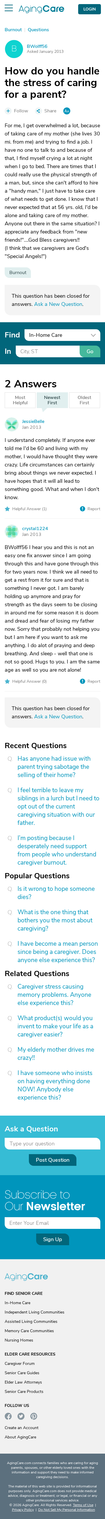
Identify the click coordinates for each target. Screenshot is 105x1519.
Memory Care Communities (29, 1331)
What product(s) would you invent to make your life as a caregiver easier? (55, 1026)
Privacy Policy (23, 1509)
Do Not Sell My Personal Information (66, 1509)
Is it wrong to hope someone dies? (56, 893)
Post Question (52, 1159)
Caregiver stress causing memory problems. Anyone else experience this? (54, 995)
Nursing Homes (19, 1340)
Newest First (52, 400)
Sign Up (52, 1239)
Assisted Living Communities (31, 1321)
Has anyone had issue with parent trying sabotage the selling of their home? (54, 767)
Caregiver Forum (20, 1363)
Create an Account (21, 1428)
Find (12, 335)
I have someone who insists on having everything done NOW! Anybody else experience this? (55, 1085)
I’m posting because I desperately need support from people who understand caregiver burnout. (57, 850)
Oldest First (84, 400)
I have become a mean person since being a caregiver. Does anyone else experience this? (58, 952)
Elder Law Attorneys (23, 1382)
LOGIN (89, 9)
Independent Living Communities (34, 1312)
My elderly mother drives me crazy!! (56, 1054)
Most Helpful (20, 400)
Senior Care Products (24, 1391)
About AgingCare (20, 1437)
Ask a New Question (58, 304)
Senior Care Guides (22, 1373)
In (8, 351)
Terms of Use (83, 1505)
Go (90, 351)
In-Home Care (17, 1303)
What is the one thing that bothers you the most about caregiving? (55, 920)
